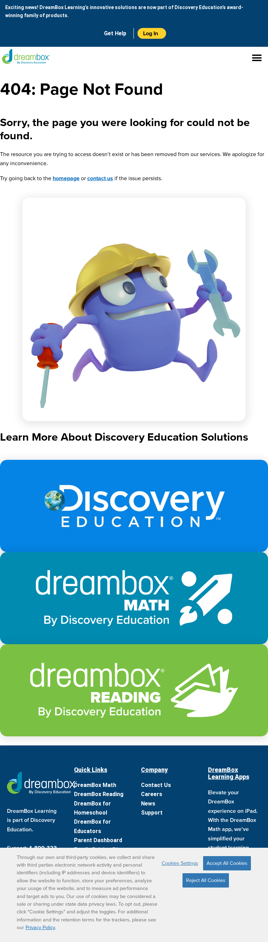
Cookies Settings (180, 863)
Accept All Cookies (227, 863)
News (148, 803)
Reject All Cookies (205, 880)
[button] (134, 58)
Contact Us (156, 785)
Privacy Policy (40, 927)
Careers (151, 794)
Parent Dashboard (98, 840)
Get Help (115, 33)
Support (152, 812)
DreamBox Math (95, 785)
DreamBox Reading (99, 794)
